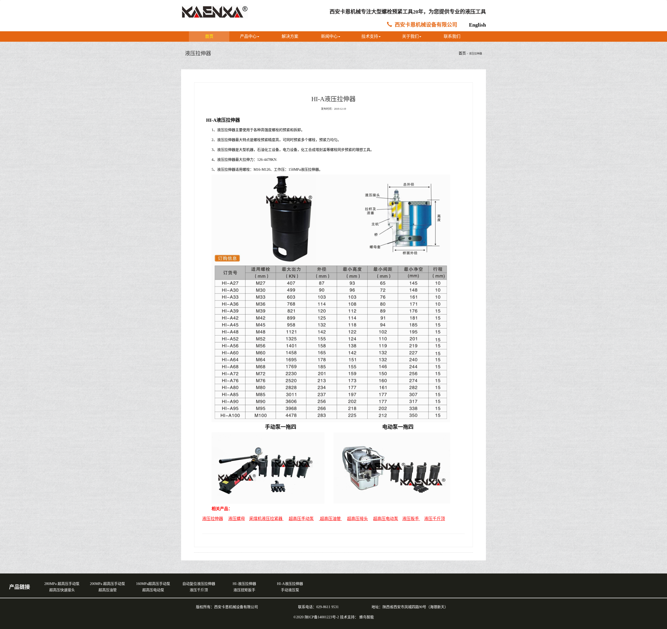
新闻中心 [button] (329, 36)
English (477, 25)
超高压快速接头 (62, 590)
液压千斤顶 (434, 518)
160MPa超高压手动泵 (153, 584)
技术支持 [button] (369, 36)
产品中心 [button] (248, 36)
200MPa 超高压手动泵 (107, 584)
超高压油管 (107, 590)
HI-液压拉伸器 (244, 584)
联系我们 (452, 36)
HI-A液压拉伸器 (290, 584)
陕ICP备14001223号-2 (322, 617)
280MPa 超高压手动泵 (61, 584)
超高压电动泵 (153, 590)
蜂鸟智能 (366, 617)
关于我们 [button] (410, 36)
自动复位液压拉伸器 (198, 584)
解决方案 (290, 36)
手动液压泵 (290, 590)
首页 (209, 36)
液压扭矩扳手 (244, 590)
